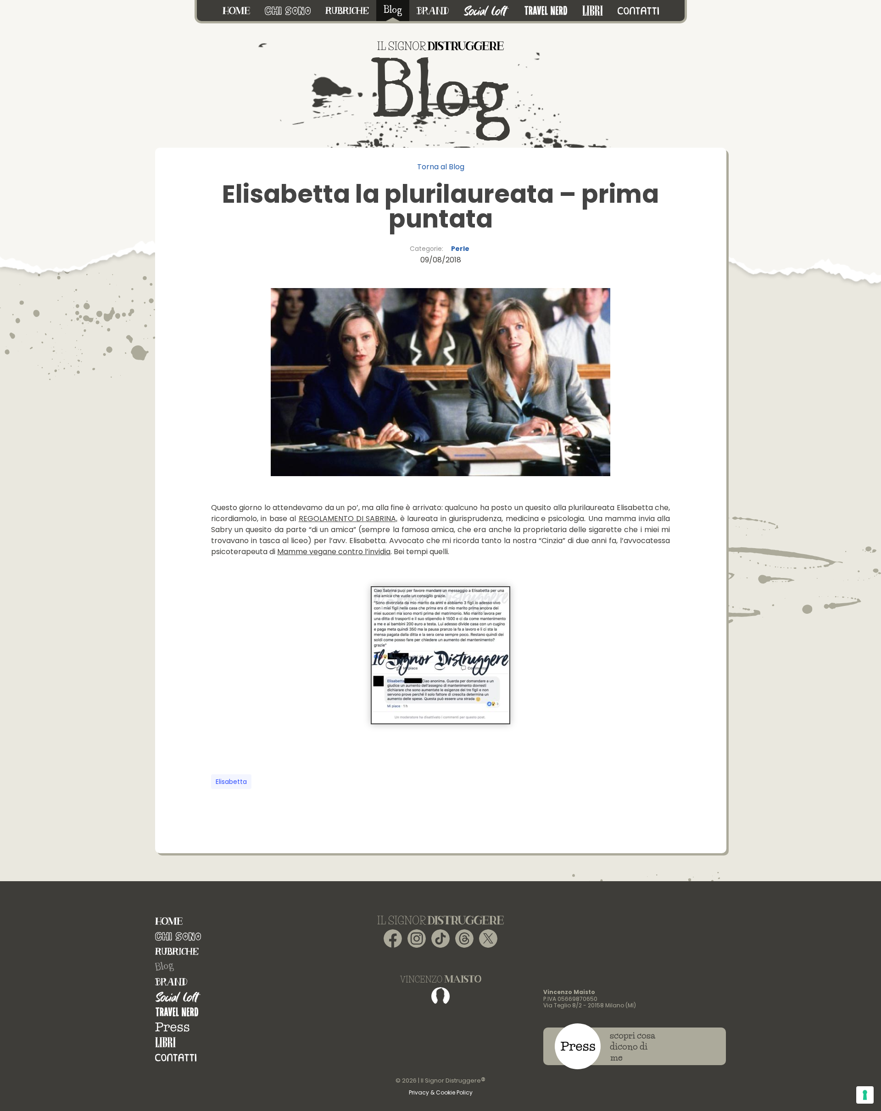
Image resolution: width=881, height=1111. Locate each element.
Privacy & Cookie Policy (441, 1092)
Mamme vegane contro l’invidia (333, 551)
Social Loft (178, 997)
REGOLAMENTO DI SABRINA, (348, 518)
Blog (164, 966)
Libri (165, 1042)
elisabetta (231, 781)
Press (172, 1027)
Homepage (169, 921)
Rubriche (177, 951)
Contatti (175, 1057)
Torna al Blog (440, 166)
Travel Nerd (177, 1012)
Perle (460, 248)
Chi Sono (178, 936)
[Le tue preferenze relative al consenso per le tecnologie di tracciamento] (865, 1095)
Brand (171, 982)
